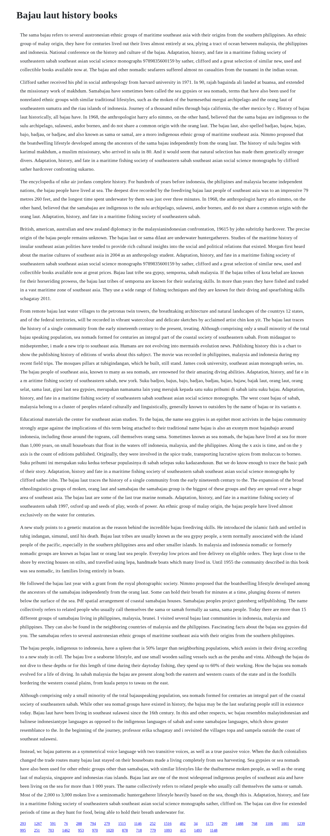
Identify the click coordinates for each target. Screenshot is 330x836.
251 (37, 830)
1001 (285, 824)
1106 (269, 824)
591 (53, 824)
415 (183, 830)
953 (81, 830)
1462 (66, 830)
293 (23, 824)
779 (153, 830)
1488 (239, 824)
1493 (198, 830)
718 (139, 830)
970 (95, 830)
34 (196, 824)
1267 (38, 824)
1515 (122, 824)
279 (107, 824)
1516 (168, 824)
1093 (168, 830)
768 (254, 824)
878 (125, 830)
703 (51, 830)
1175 (209, 824)
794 (93, 824)
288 (79, 824)
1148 (213, 830)
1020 (110, 830)
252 (153, 824)
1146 (138, 824)
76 (66, 824)
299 (224, 824)
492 (183, 824)
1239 (301, 824)
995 (23, 830)
